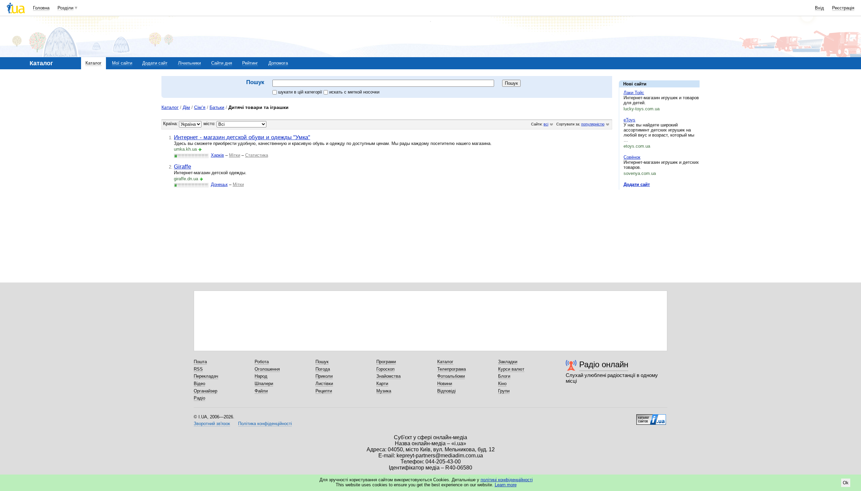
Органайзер (205, 390)
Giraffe (182, 166)
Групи (504, 390)
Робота (262, 361)
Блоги (504, 376)
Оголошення (267, 369)
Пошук (322, 361)
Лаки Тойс (634, 92)
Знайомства (388, 376)
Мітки (234, 155)
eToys (629, 119)
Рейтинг (250, 63)
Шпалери (264, 383)
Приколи (324, 376)
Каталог (93, 63)
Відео (199, 383)
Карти (382, 383)
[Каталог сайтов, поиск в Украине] (651, 417)
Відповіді (446, 390)
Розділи (65, 7)
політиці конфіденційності (507, 479)
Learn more (506, 484)
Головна (41, 7)
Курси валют (511, 369)
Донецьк (219, 184)
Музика (383, 390)
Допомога (278, 63)
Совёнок (632, 157)
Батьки (217, 107)
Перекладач (206, 376)
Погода (322, 369)
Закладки (507, 361)
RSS (198, 369)
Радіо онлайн (603, 364)
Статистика (256, 155)
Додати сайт (154, 63)
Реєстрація (843, 7)
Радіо (199, 398)
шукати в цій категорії (301, 92)
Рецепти (323, 390)
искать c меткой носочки (354, 92)
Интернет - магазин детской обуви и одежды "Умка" (242, 137)
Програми (386, 361)
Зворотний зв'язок (212, 423)
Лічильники (189, 63)
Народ (261, 376)
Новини (444, 383)
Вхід (819, 7)
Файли (261, 390)
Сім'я (199, 107)
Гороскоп (385, 369)
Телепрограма (451, 369)
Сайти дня (221, 63)
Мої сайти (122, 63)
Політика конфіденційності (265, 423)
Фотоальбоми (451, 376)
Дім (186, 107)
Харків (217, 155)
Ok (846, 482)
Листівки (324, 383)
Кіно (502, 383)
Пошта (200, 361)
